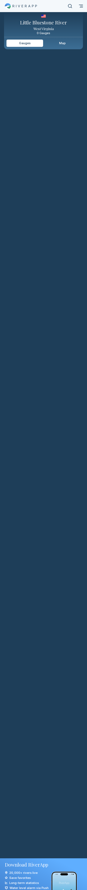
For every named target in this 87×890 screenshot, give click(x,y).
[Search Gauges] (70, 6)
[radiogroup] (43, 43)
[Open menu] (81, 6)
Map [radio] (62, 43)
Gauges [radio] (25, 43)
